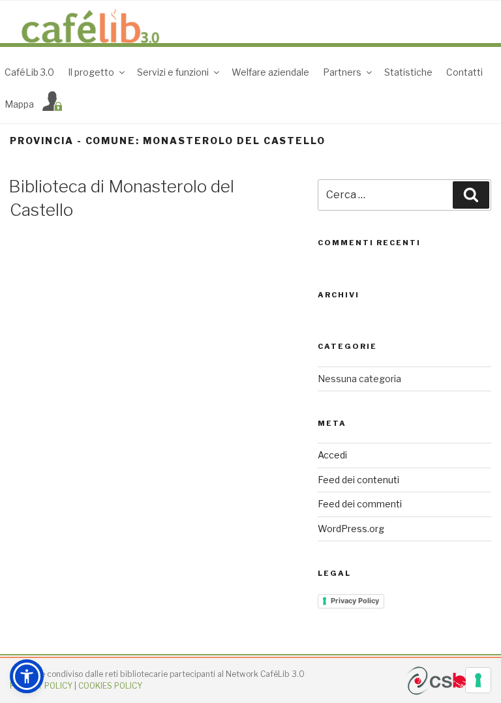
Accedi (332, 454)
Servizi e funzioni (173, 72)
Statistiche (408, 72)
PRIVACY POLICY (41, 686)
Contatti (464, 72)
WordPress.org (351, 528)
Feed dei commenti (360, 503)
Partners (342, 72)
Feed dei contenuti (358, 479)
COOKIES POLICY (110, 686)
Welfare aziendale (270, 72)
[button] (26, 676)
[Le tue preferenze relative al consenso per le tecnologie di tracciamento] (478, 680)
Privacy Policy (355, 600)
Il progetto (91, 72)
